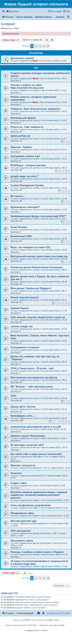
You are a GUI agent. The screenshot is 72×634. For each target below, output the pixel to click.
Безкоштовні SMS (21, 236)
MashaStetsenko (40, 523)
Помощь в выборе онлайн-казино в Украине (37, 552)
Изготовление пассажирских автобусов (34, 377)
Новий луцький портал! (25, 297)
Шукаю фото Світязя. (23, 406)
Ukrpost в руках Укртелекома (28, 435)
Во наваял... (18, 196)
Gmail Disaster (19, 227)
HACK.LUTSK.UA (20, 136)
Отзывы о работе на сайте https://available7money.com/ (27, 86)
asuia (35, 485)
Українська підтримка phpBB (51, 625)
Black (35, 61)
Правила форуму (11, 34)
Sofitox (36, 508)
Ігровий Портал (20, 308)
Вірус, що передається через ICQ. (31, 247)
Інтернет (8, 24)
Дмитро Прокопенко (42, 533)
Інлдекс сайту (19, 483)
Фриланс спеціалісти (23, 465)
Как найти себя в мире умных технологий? (36, 454)
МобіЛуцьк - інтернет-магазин (28, 165)
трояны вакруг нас (22, 326)
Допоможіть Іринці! (22, 58)
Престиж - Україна (21, 147)
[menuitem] (12, 11)
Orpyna (36, 90)
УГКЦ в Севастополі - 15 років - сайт (32, 368)
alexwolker (37, 456)
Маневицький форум (23, 118)
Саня (15, 28)
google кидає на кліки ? (25, 176)
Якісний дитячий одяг (24, 521)
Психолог (16, 473)
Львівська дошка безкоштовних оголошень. (37, 267)
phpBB (26, 620)
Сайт (13, 395)
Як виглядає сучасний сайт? (27, 445)
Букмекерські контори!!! (25, 207)
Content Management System (27, 185)
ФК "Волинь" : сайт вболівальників (32, 386)
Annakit (36, 554)
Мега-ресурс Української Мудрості (31, 288)
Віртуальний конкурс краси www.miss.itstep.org (39, 256)
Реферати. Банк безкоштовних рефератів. (36, 108)
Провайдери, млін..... (23, 415)
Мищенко (37, 468)
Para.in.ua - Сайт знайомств (27, 127)
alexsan (36, 447)
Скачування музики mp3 (25, 156)
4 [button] (44, 46)
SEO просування (21, 530)
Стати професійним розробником (31, 505)
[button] (48, 46)
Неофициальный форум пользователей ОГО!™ (39, 216)
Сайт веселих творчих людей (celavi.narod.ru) (38, 317)
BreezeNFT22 (39, 476)
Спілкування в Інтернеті (25, 347)
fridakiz (36, 516)
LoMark (36, 500)
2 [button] (36, 46)
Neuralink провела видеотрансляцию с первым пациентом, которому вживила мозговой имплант (39, 495)
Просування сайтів (22, 540)
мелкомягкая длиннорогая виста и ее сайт (36, 426)
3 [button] (40, 46)
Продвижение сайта (22, 513)
